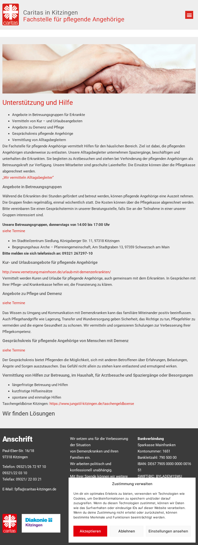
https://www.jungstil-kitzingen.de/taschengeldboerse (92, 404)
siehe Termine (13, 231)
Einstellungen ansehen (168, 531)
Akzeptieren (90, 531)
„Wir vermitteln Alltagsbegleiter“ (28, 177)
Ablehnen (126, 531)
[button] (189, 15)
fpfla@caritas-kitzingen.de (35, 489)
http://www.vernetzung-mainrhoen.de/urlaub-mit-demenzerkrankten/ (56, 272)
